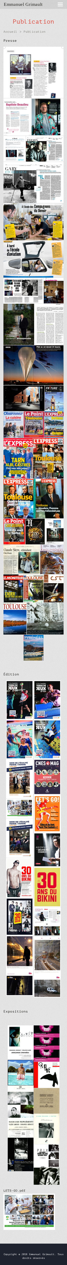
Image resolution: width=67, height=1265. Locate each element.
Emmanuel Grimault (23, 4)
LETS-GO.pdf (14, 1190)
